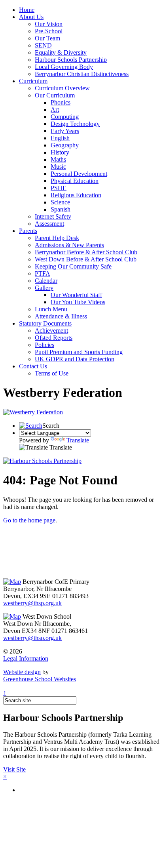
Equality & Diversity (61, 52)
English (60, 138)
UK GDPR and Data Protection (74, 359)
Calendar (46, 280)
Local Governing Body (64, 66)
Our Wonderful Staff (76, 295)
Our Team (47, 38)
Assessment (49, 223)
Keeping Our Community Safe (73, 266)
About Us (31, 16)
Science (60, 202)
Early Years (65, 131)
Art (55, 109)
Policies (44, 344)
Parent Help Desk (57, 237)
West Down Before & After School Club (85, 259)
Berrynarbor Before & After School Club (86, 252)
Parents (28, 230)
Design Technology (75, 123)
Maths (58, 159)
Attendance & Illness (61, 316)
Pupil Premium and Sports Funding (79, 352)
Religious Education (76, 195)
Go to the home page (29, 520)
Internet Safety (53, 216)
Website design (22, 672)
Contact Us (33, 366)
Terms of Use (51, 373)
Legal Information (25, 658)
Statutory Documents (45, 323)
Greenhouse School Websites (39, 679)
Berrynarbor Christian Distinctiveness (82, 73)
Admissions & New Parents (69, 245)
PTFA (42, 273)
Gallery (44, 287)
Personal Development (79, 173)
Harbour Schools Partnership (71, 59)
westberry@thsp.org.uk (32, 603)
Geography (65, 145)
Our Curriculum (55, 95)
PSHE (58, 188)
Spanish (60, 209)
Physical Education (75, 180)
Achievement (51, 330)
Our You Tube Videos (78, 302)
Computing (65, 116)
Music (58, 166)
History (60, 152)
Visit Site (14, 769)
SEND (43, 45)
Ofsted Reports (53, 337)
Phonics (60, 102)
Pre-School (49, 31)
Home (26, 9)
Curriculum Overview (62, 88)
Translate (77, 440)
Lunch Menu (51, 309)
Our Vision (49, 24)
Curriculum (33, 81)
